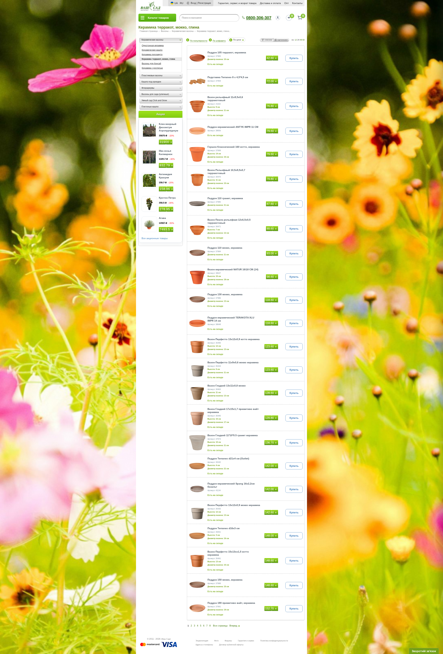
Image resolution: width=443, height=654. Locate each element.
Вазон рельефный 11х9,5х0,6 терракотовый (225, 99)
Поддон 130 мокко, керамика (224, 294)
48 (301, 40)
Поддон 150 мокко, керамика (224, 579)
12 (296, 40)
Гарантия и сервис (246, 641)
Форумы (228, 641)
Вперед (233, 625)
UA (176, 3)
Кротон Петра (167, 197)
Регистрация (204, 3)
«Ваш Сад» (166, 639)
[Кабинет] (277, 18)
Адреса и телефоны (204, 645)
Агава (162, 218)
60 (303, 40)
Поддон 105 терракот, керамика (226, 52)
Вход (193, 3)
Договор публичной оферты (231, 645)
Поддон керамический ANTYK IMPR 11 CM (232, 127)
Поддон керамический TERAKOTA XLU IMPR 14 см (230, 319)
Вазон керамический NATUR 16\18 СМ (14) (232, 269)
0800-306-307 (258, 17)
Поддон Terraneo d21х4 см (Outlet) (228, 458)
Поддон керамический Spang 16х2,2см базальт (231, 485)
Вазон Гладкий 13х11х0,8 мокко (226, 385)
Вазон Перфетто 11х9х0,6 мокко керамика (233, 362)
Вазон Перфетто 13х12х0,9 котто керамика (233, 339)
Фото (216, 641)
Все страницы (220, 625)
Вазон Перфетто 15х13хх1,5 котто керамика (228, 553)
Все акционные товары (155, 238)
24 (298, 40)
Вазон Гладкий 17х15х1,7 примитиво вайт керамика (233, 410)
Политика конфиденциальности (274, 641)
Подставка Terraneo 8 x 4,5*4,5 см (227, 77)
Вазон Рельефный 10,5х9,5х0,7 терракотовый (226, 172)
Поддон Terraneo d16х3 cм (223, 528)
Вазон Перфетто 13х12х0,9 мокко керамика (233, 505)
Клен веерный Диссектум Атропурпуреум (168, 127)
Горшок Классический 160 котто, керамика (233, 146)
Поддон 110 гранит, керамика (225, 198)
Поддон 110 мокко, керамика (224, 247)
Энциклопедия (202, 641)
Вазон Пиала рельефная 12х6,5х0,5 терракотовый (229, 221)
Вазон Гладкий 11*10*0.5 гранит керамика (232, 435)
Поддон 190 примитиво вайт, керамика (231, 603)
